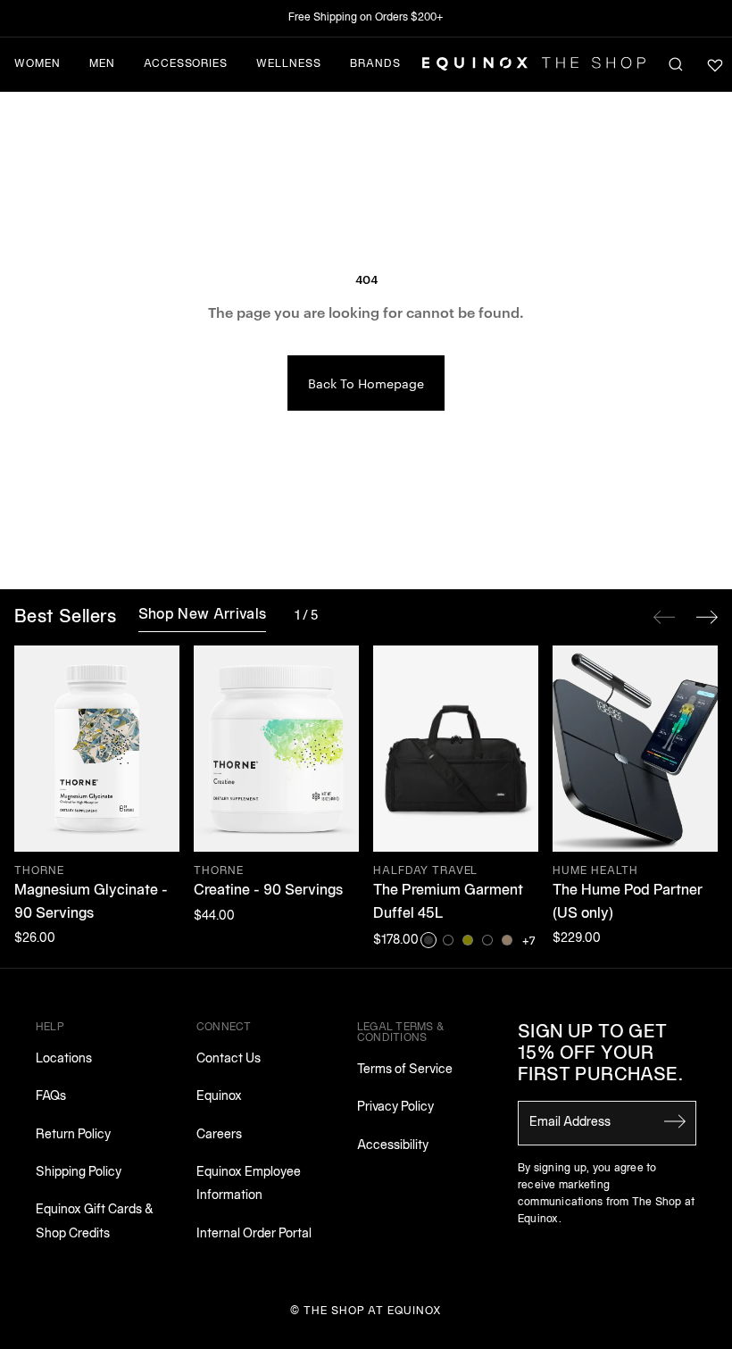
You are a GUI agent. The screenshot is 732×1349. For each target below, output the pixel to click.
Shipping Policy (78, 1172)
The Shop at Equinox (373, 1311)
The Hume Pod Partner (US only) (628, 902)
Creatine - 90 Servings (268, 891)
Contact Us (228, 1059)
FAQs (51, 1097)
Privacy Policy (395, 1107)
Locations (64, 1059)
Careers (219, 1135)
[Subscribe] (675, 1121)
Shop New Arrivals (202, 615)
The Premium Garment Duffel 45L (448, 902)
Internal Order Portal (254, 1234)
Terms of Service (405, 1070)
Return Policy (73, 1135)
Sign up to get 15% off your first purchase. (600, 1054)
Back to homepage (366, 383)
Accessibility (392, 1146)
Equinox (219, 1097)
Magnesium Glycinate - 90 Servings (91, 902)
